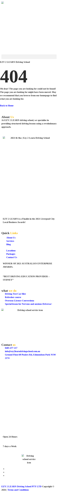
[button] (29, 56)
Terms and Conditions (18, 490)
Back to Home (7, 105)
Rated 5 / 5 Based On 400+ (14, 367)
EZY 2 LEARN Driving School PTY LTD (21, 486)
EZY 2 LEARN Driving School (16, 364)
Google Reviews (8, 371)
